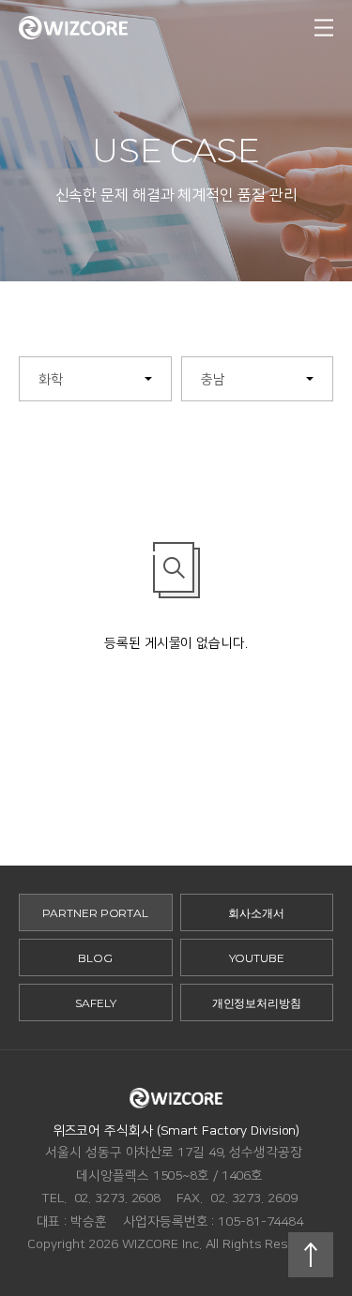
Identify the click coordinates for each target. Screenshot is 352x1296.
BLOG (95, 958)
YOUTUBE (256, 958)
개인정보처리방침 (256, 1003)
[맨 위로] (310, 1254)
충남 (213, 379)
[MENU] (324, 28)
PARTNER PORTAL (95, 913)
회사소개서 (256, 913)
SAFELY (95, 1003)
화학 (50, 379)
